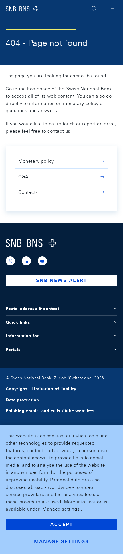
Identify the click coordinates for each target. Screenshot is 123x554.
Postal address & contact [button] (32, 308)
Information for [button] (22, 335)
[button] (94, 8)
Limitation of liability (53, 388)
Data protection (22, 399)
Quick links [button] (18, 322)
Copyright (16, 388)
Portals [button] (13, 349)
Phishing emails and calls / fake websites (50, 410)
